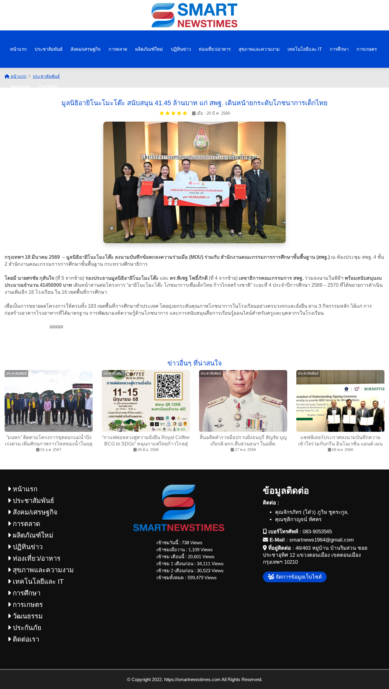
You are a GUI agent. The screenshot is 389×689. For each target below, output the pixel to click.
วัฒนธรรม (20, 86)
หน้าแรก (18, 49)
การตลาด (117, 49)
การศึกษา (339, 49)
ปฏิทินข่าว (181, 49)
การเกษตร (366, 49)
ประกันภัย (48, 86)
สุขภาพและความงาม (259, 49)
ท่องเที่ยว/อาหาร (215, 49)
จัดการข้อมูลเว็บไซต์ (298, 577)
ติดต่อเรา (25, 639)
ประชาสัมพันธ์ (49, 49)
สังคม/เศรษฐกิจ (86, 49)
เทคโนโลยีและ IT (304, 49)
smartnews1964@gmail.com (321, 540)
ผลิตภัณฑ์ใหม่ (149, 49)
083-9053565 (317, 532)
